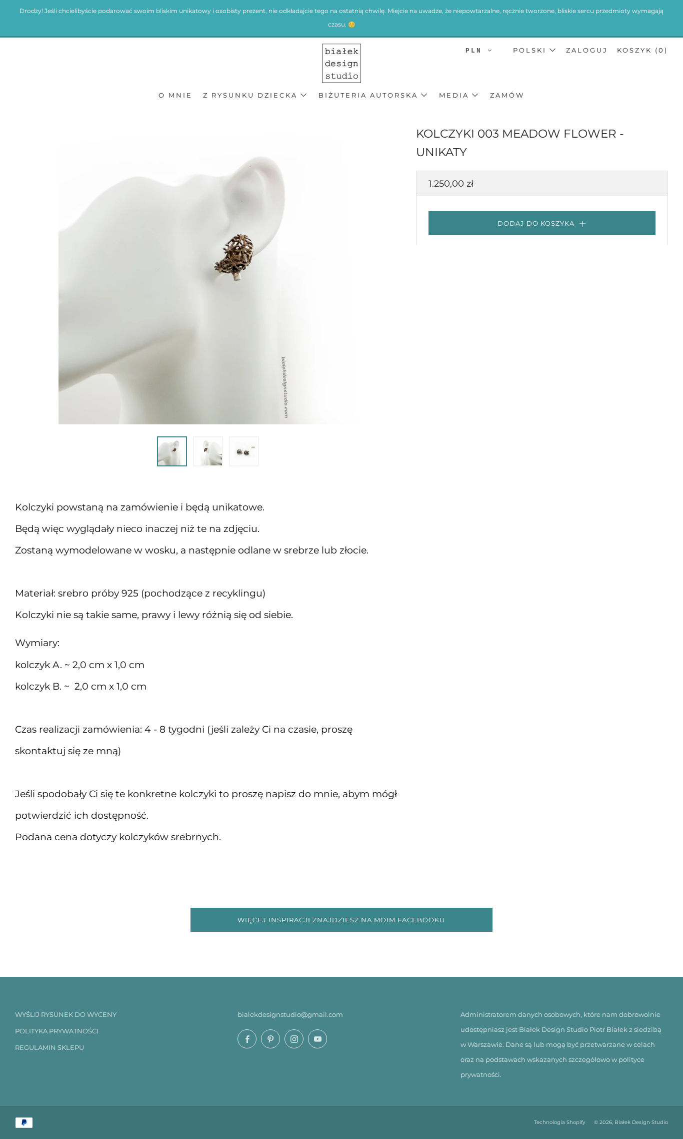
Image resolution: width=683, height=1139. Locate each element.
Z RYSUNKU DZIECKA (250, 95)
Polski (529, 50)
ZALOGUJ (587, 50)
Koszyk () (642, 50)
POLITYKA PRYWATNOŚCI (56, 1031)
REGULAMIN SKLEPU (49, 1047)
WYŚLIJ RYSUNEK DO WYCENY (65, 1014)
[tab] (172, 451)
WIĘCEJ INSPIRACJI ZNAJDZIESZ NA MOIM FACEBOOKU (341, 920)
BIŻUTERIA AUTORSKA (368, 95)
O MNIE (175, 95)
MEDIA (454, 95)
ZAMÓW (507, 95)
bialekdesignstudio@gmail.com (290, 1014)
